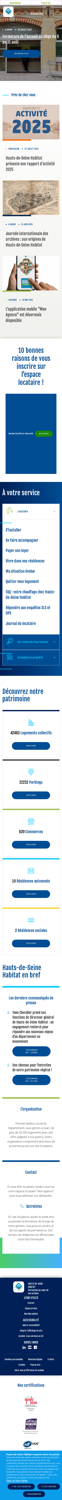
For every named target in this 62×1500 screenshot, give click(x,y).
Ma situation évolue (20, 571)
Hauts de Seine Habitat (17, 1480)
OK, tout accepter (22, 1487)
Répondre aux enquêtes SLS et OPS (28, 610)
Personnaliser (34, 1494)
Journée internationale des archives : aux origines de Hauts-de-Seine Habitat (27, 239)
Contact (31, 1303)
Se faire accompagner (22, 540)
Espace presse (31, 1308)
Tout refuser (49, 1487)
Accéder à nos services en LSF (31, 1336)
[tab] (31, 512)
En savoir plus (21, 54)
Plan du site (35, 1365)
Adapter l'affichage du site (31, 1330)
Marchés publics (31, 1314)
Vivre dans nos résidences (25, 561)
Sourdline (15, 3)
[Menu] (55, 11)
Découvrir (31, 746)
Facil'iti (46, 3)
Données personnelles (14, 1359)
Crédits (51, 1359)
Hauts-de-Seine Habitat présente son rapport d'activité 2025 (30, 164)
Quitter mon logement (22, 581)
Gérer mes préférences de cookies (29, 1370)
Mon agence (37, 13)
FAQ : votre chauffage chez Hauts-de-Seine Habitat (30, 595)
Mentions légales (35, 1359)
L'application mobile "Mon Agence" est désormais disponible (26, 315)
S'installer (13, 530)
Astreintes (34, 1206)
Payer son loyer (17, 550)
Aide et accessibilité (31, 1325)
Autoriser (43, 434)
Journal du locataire (21, 623)
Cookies (21, 1365)
